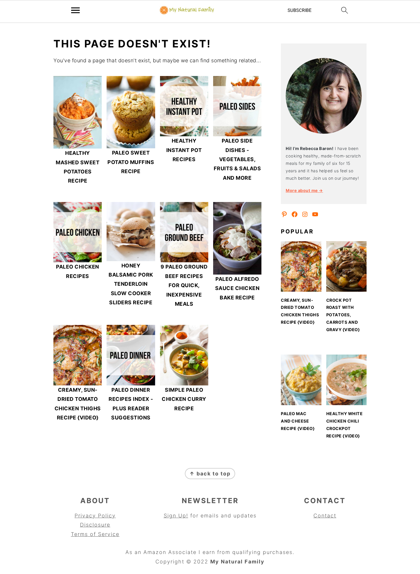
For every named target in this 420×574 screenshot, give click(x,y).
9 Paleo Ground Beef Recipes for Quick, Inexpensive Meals (184, 285)
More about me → (304, 190)
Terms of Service (95, 534)
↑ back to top (210, 474)
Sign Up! (176, 516)
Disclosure (95, 525)
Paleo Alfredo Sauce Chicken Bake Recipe (237, 288)
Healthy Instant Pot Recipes (184, 150)
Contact (324, 516)
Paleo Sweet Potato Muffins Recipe (130, 162)
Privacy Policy (95, 516)
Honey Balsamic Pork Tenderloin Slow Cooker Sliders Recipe (131, 284)
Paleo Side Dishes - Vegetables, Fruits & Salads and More (237, 159)
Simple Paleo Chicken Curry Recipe (184, 399)
